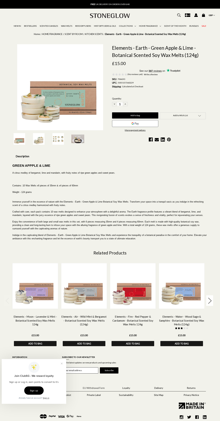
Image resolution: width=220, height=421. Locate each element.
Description (22, 156)
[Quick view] (31, 305)
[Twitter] (189, 417)
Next (158, 2)
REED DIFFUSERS (83, 26)
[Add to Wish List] (39, 305)
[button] (191, 405)
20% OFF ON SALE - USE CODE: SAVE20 (110, 4)
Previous (62, 2)
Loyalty (126, 387)
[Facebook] (151, 139)
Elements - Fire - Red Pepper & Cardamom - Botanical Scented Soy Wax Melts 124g (132, 320)
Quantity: (117, 98)
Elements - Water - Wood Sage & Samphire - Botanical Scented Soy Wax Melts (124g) (181, 320)
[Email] (157, 139)
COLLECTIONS (126, 26)
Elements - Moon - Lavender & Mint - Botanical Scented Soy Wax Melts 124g (35, 320)
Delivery (158, 387)
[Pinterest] (169, 139)
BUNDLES (194, 26)
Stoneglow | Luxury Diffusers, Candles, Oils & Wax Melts (30, 15)
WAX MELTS (66, 26)
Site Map (158, 394)
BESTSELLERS (30, 26)
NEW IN (17, 26)
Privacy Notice (191, 394)
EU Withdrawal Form (94, 387)
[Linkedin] (163, 139)
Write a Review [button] (151, 74)
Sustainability (126, 394)
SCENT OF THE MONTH (175, 26)
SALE (204, 26)
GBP (211, 15)
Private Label (94, 394)
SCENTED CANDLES (49, 26)
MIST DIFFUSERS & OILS (105, 26)
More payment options (135, 130)
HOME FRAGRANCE (148, 26)
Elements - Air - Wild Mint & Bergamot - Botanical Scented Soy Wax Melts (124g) (84, 320)
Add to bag (35, 343)
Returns (191, 387)
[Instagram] (181, 417)
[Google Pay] (135, 123)
